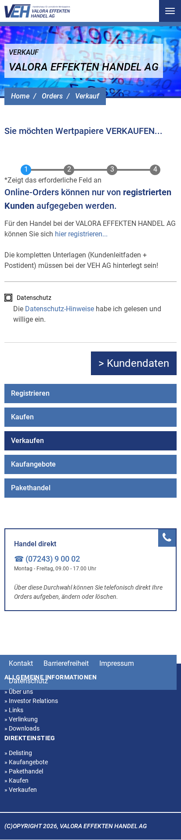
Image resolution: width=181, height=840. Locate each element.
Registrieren (30, 393)
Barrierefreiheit (66, 663)
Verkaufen (27, 440)
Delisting (18, 752)
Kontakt (21, 663)
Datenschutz (34, 297)
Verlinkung (21, 719)
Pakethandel (31, 488)
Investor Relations (31, 700)
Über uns (18, 691)
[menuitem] (90, 393)
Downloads (22, 728)
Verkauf (87, 96)
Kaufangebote (33, 464)
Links (13, 709)
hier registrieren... (81, 234)
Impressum (116, 663)
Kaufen (22, 417)
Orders (52, 96)
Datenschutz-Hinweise (59, 309)
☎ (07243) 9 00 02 (47, 558)
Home (20, 96)
